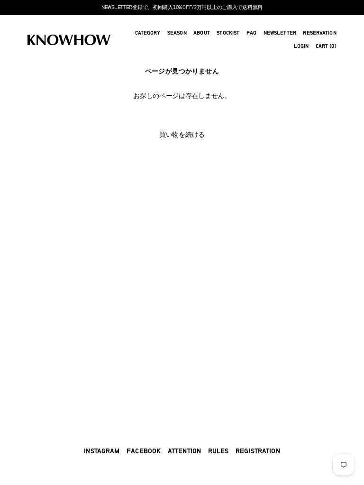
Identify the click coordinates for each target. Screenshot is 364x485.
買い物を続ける (182, 135)
